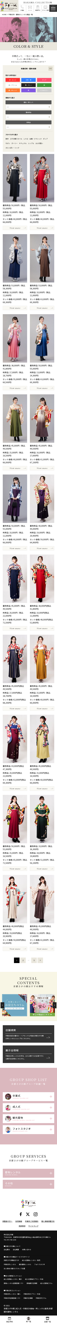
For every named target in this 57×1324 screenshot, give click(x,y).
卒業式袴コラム (41, 1298)
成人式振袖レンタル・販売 (31, 1260)
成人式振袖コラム (46, 1283)
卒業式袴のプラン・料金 (32, 1294)
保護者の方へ (7, 1221)
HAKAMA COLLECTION (37, 2)
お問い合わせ (26, 1249)
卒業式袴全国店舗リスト (12, 1298)
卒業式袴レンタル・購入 (12, 1294)
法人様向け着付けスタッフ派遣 (14, 1268)
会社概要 (16, 1249)
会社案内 (7, 1249)
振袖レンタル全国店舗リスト (14, 1283)
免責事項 (22, 1226)
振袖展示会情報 (32, 1283)
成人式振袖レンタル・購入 (13, 1279)
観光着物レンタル (25, 1264)
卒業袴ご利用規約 (31, 1221)
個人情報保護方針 (48, 1221)
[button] (2, 1005)
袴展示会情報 (28, 1298)
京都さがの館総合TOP (11, 1260)
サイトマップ (33, 1226)
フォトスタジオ (39, 1264)
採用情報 (18, 1221)
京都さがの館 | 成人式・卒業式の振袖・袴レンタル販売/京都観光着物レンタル (28, 1310)
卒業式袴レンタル (10, 1264)
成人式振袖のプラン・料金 (34, 1279)
